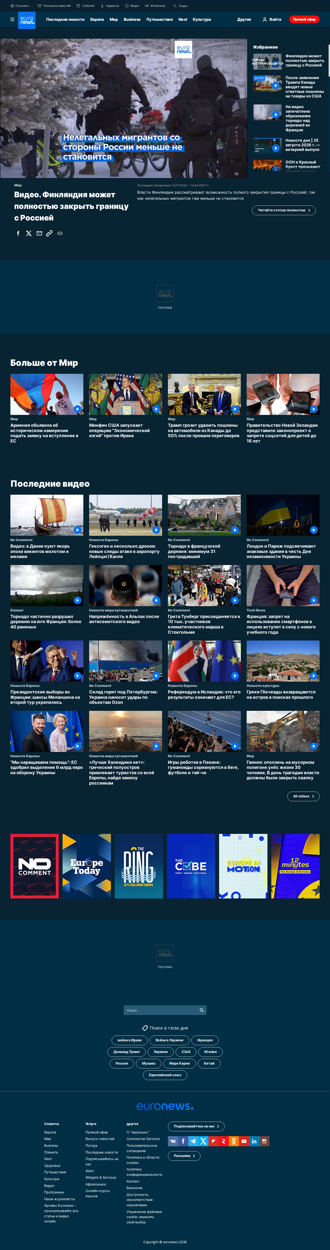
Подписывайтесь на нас (194, 1126)
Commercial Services (143, 1139)
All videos (301, 796)
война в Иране (130, 1040)
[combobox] (199, 6)
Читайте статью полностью (282, 210)
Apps (90, 1171)
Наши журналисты (59, 1199)
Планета (51, 1152)
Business (132, 19)
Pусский (21, 5)
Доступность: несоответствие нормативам (140, 1199)
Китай (209, 1063)
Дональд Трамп (127, 1052)
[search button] (175, 6)
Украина (161, 1052)
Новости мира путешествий (113, 610)
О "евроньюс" (138, 1132)
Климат (17, 610)
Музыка (148, 1063)
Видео (49, 1186)
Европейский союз (165, 1075)
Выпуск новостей (100, 1139)
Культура (202, 19)
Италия (210, 1052)
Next (183, 19)
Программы (54, 1192)
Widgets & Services (101, 1177)
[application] (124, 108)
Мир (114, 19)
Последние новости (65, 19)
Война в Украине (169, 1040)
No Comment (21, 540)
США (186, 1052)
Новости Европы (103, 540)
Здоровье (52, 1165)
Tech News (256, 610)
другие (132, 1124)
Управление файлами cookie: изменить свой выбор (144, 1216)
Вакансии (134, 1188)
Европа (97, 19)
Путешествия (159, 19)
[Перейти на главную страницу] (27, 20)
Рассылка (182, 1156)
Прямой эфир (304, 19)
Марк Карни (179, 1063)
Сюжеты (51, 1124)
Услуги (91, 1124)
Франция (205, 1040)
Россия (122, 1063)
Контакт (133, 1181)
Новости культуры (263, 685)
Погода (91, 1145)
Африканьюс (96, 1184)
